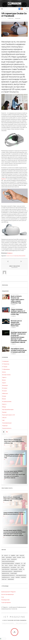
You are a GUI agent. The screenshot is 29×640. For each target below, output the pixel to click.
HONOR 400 (4, 559)
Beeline (3, 557)
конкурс (12, 577)
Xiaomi (22, 567)
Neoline (15, 565)
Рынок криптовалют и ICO (8, 415)
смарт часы (4, 579)
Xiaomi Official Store (5, 569)
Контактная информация (7, 594)
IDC (21, 563)
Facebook (3, 178)
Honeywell (19, 557)
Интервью (4, 388)
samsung (23, 565)
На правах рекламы (6, 401)
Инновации (17, 18)
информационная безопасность (8, 575)
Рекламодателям (5, 599)
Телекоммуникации (6, 423)
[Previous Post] (8, 261)
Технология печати (6, 428)
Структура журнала (6, 602)
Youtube (20, 569)
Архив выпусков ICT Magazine (8, 591)
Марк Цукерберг (22, 255)
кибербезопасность (6, 577)
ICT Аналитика (5, 364)
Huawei (8, 559)
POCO (19, 565)
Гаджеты (13, 307)
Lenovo (6, 565)
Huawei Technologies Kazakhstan (8, 563)
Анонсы (4, 372)
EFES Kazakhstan (9, 557)
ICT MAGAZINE (14, 617)
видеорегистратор (5, 573)
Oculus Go (11, 255)
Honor (23, 557)
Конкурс (4, 396)
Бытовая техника (15, 294)
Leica (3, 565)
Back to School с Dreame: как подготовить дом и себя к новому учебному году (17, 299)
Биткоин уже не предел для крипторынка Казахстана (16, 323)
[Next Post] (21, 261)
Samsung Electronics (5, 567)
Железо (4, 380)
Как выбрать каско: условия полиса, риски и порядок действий (19, 350)
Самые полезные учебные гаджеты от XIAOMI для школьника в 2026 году (19, 311)
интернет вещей (14, 573)
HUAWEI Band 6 (13, 559)
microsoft (11, 565)
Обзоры (4, 406)
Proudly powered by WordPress (8, 623)
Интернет (4, 390)
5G (2, 555)
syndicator (10, 18)
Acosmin (25, 623)
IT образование (6, 369)
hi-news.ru (9, 253)
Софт (3, 420)
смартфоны (23, 577)
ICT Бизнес (4, 366)
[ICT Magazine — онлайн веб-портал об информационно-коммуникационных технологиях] (14, 3)
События (4, 417)
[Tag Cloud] (7, 432)
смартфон (18, 577)
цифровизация (11, 579)
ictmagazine (17, 563)
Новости (4, 404)
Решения (13, 330)
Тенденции (4, 425)
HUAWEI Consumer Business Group (8, 561)
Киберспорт (5, 393)
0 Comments (13, 304)
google (14, 557)
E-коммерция (5, 361)
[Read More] (4, 445)
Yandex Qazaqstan (14, 569)
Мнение (4, 398)
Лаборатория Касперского (7, 571)
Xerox (18, 567)
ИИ (23, 569)
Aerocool (6, 555)
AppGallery (13, 555)
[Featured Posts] (3, 432)
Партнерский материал (7, 409)
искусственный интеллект (21, 575)
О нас (2, 597)
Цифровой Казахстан (18, 571)
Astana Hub (22, 555)
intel (24, 563)
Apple (17, 555)
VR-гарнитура (16, 255)
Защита (4, 382)
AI (9, 555)
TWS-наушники (13, 567)
